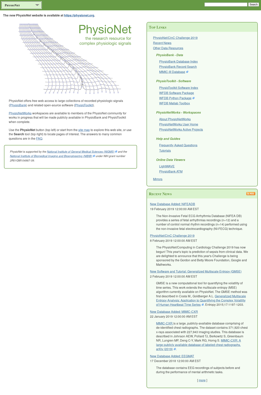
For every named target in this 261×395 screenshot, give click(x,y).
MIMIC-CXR (164, 323)
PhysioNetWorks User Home (178, 124)
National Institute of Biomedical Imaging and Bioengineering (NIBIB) (51, 156)
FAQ (39, 138)
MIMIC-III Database (172, 72)
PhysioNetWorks (20, 113)
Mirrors (157, 179)
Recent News (162, 43)
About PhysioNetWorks (175, 119)
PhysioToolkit (84, 105)
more (202, 380)
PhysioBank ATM (170, 171)
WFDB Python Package (175, 98)
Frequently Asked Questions (178, 145)
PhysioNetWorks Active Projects (181, 129)
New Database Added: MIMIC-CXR (174, 311)
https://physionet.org (79, 15)
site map (84, 130)
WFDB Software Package (176, 93)
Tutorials (165, 150)
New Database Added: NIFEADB (172, 204)
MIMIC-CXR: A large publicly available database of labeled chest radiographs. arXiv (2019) (198, 344)
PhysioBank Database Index (178, 61)
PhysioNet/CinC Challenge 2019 (175, 37)
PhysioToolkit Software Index (178, 87)
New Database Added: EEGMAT (172, 356)
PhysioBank (18, 105)
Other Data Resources (168, 48)
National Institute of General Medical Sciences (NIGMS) (80, 151)
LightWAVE (167, 166)
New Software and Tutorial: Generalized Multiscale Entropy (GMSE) (196, 271)
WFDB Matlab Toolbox (174, 103)
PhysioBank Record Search (178, 66)
